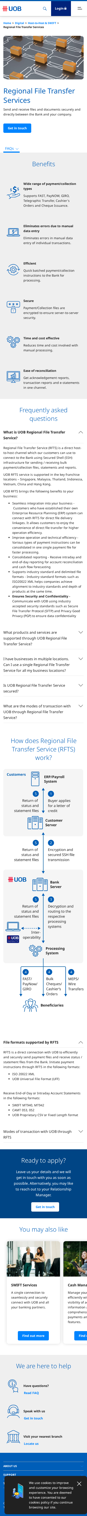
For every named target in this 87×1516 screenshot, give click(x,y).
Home (7, 23)
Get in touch (17, 128)
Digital (19, 23)
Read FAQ (31, 1393)
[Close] (79, 1483)
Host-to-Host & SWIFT (42, 23)
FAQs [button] (9, 148)
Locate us (31, 1443)
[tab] (43, 1466)
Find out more (33, 1336)
